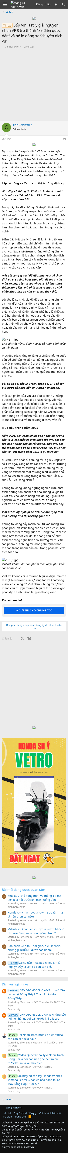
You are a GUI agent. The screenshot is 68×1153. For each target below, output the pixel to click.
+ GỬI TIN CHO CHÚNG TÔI (34, 610)
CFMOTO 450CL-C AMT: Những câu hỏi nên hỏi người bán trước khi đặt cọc (37, 1016)
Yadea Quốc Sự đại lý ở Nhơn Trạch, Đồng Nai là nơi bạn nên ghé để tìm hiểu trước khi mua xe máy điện (36, 1059)
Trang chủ (20, 1116)
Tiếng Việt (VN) (13, 1107)
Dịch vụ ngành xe (15, 984)
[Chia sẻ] (59, 139)
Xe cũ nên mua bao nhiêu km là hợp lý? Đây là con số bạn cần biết (34, 964)
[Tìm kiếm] (63, 4)
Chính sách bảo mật (50, 1113)
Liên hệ (7, 1113)
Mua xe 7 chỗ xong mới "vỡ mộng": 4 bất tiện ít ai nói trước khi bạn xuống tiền (34, 897)
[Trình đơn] (5, 4)
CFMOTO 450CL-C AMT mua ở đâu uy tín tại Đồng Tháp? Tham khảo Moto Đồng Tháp (36, 994)
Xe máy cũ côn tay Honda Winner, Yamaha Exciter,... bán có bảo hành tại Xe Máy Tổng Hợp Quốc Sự (35, 1080)
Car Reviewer (12, 46)
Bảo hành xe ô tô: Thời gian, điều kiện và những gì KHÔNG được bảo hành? (34, 948)
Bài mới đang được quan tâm (23, 889)
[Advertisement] (34, 84)
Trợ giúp (7, 1116)
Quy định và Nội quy (25, 1113)
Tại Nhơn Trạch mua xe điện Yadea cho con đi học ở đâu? (35, 1037)
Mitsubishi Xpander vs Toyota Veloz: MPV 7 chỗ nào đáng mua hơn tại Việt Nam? (36, 931)
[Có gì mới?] (56, 4)
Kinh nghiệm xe (16, 907)
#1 (64, 138)
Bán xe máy (14, 1009)
